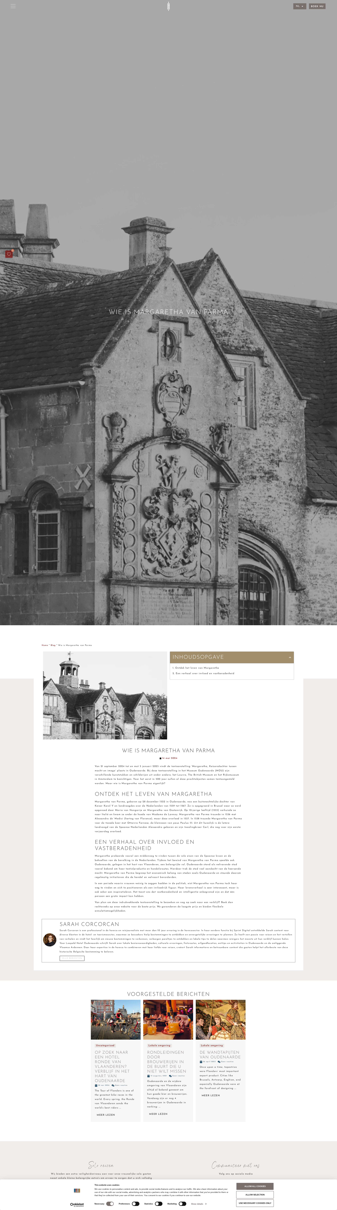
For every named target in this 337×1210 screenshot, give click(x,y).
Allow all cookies (255, 1186)
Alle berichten (72, 958)
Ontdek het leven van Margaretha (197, 668)
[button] (290, 657)
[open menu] (13, 6)
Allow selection (255, 1195)
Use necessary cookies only (255, 1203)
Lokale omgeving (159, 1045)
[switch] (135, 1204)
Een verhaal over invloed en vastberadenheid (205, 673)
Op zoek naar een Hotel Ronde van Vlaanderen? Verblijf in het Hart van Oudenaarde (112, 1067)
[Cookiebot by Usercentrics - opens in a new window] (77, 1205)
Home (45, 645)
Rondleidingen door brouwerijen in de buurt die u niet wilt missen (166, 1062)
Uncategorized (105, 1045)
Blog (53, 645)
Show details (197, 1204)
